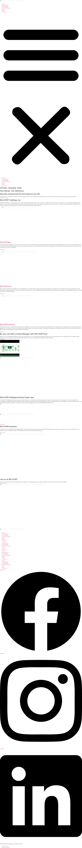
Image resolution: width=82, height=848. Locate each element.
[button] (41, 95)
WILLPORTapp (5, 6)
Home (3, 4)
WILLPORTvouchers (6, 8)
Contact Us (4, 12)
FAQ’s (3, 10)
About (3, 9)
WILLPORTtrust (5, 5)
